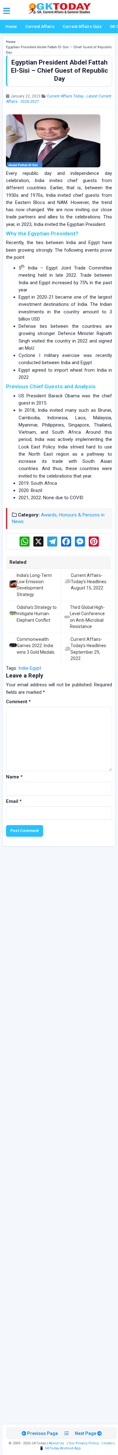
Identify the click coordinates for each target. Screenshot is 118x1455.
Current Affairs (39, 26)
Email (14, 801)
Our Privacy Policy (84, 1443)
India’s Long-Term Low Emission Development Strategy (34, 585)
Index (108, 1443)
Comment (18, 701)
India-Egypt (29, 668)
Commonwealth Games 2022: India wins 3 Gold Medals (35, 646)
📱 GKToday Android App (60, 1448)
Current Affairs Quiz (82, 26)
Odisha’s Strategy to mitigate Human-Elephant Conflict (37, 614)
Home (11, 26)
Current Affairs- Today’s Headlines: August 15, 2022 (89, 582)
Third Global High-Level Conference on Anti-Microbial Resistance (87, 617)
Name (14, 777)
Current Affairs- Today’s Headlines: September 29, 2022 (88, 649)
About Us (56, 1443)
